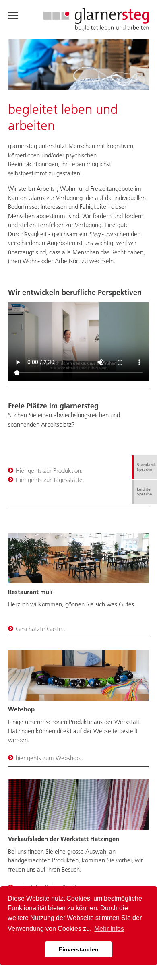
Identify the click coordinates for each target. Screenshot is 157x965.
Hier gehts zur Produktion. (49, 470)
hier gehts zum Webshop (48, 758)
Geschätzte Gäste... (41, 629)
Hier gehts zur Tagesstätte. (50, 480)
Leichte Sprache (144, 492)
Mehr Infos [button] (109, 928)
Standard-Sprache (146, 467)
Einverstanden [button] (79, 949)
